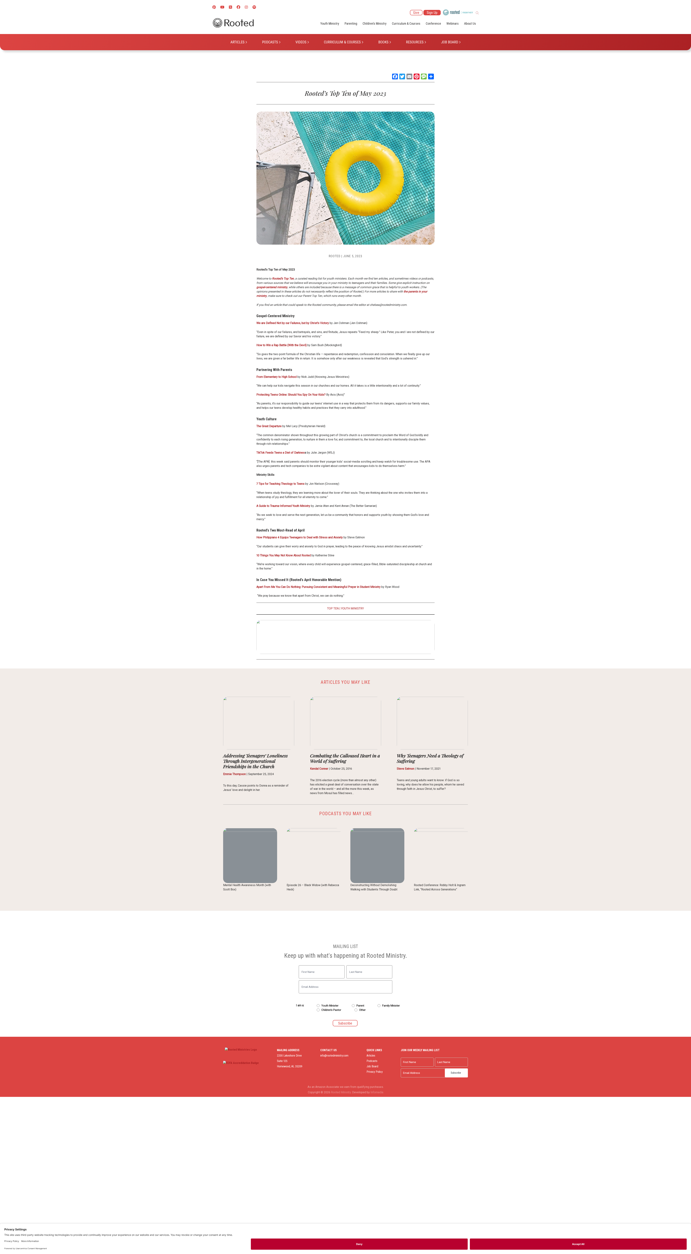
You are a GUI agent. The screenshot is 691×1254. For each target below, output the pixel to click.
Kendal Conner (319, 768)
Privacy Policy (375, 1071)
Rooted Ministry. (341, 1092)
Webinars (452, 23)
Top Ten (333, 608)
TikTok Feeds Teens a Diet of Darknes (280, 452)
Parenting (351, 23)
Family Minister (391, 1005)
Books (383, 42)
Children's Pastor (331, 1010)
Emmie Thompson (234, 774)
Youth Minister (329, 1005)
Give (416, 12)
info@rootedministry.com (334, 1055)
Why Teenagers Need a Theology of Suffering (430, 758)
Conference (433, 23)
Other (362, 1010)
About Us (470, 23)
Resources (415, 42)
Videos (300, 42)
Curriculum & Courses (342, 42)
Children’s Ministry (375, 23)
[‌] (230, 7)
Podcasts (270, 42)
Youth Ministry (329, 23)
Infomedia (377, 1092)
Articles (238, 42)
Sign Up (432, 12)
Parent (360, 1005)
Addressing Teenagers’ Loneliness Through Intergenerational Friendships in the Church (255, 761)
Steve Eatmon (405, 768)
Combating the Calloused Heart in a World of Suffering (345, 758)
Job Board (449, 42)
